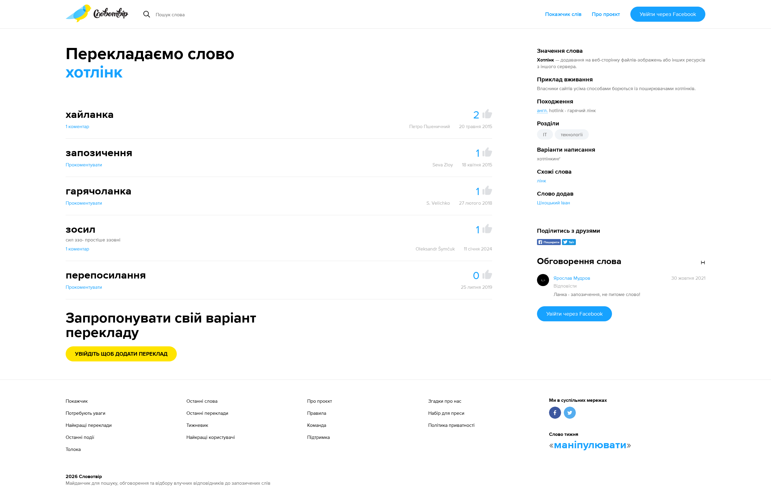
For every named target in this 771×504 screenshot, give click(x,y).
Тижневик (197, 425)
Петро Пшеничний (429, 126)
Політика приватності (451, 425)
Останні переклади (207, 413)
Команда (316, 425)
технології (572, 134)
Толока (73, 449)
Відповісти (565, 285)
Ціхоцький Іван (553, 202)
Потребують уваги (85, 413)
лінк (541, 180)
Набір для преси (446, 413)
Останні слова (201, 401)
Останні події (80, 437)
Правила (316, 413)
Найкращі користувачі (210, 437)
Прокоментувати (84, 164)
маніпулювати (590, 445)
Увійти (668, 14)
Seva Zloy (442, 164)
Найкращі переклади (89, 425)
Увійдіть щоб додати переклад (121, 354)
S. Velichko (438, 203)
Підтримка (318, 437)
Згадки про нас (444, 401)
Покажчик (77, 401)
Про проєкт (606, 14)
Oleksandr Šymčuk (435, 248)
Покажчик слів (563, 14)
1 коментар (77, 126)
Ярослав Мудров (572, 278)
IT (545, 134)
